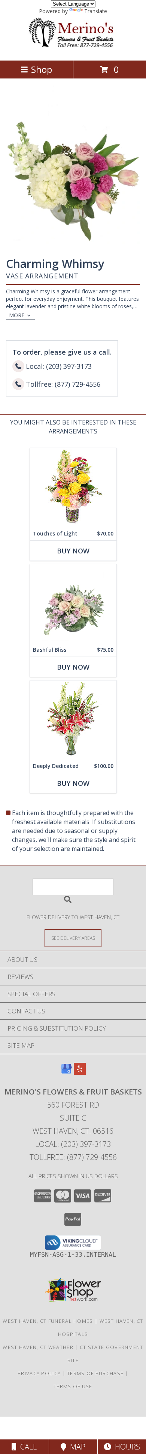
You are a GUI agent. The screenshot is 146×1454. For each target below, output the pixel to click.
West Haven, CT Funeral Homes (48, 1321)
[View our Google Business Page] (66, 1072)
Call (26, 1447)
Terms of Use (73, 1386)
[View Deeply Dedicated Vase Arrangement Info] (73, 719)
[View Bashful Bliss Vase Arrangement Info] (73, 603)
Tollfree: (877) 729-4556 (73, 1157)
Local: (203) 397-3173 (73, 1144)
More (16, 315)
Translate (95, 11)
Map (75, 1447)
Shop (41, 69)
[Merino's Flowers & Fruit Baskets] (73, 49)
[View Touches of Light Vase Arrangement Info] (73, 487)
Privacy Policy (39, 1373)
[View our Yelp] (80, 1072)
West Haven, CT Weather (38, 1347)
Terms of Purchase (95, 1373)
